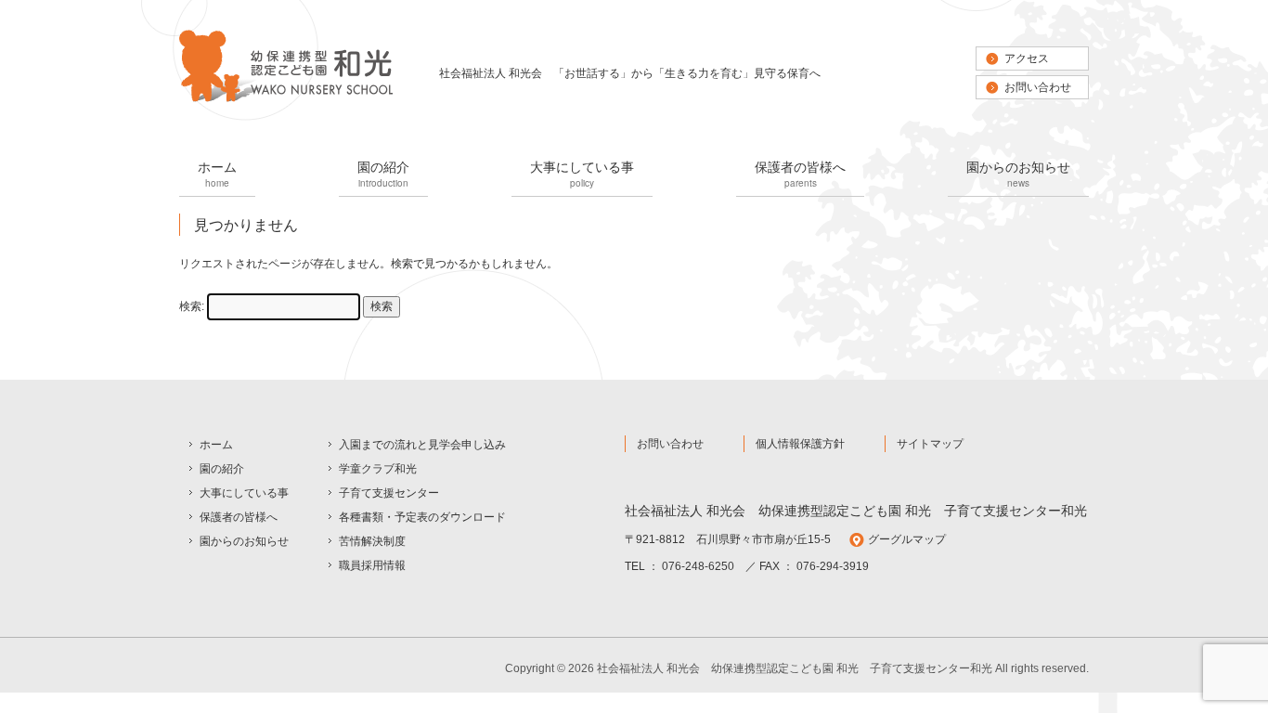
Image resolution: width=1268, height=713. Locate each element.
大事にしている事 (582, 173)
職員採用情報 (372, 565)
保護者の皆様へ (800, 173)
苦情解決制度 (372, 541)
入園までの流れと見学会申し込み (422, 444)
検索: (191, 306)
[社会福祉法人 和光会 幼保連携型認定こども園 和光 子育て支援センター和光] (286, 100)
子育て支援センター (389, 492)
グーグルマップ (907, 539)
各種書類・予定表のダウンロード (422, 517)
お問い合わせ (1037, 87)
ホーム (217, 173)
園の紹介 (383, 173)
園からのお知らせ (1018, 173)
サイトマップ (930, 443)
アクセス (1026, 58)
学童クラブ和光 (378, 468)
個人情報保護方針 (800, 443)
